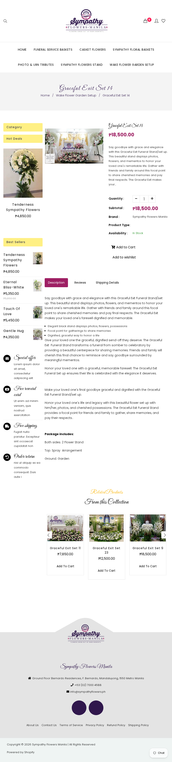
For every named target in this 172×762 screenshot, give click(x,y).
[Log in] (156, 21)
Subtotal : (116, 208)
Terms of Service (71, 725)
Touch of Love (11, 311)
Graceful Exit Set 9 (148, 548)
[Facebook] (79, 707)
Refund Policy (116, 725)
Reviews (80, 282)
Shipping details (107, 282)
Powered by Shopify (20, 752)
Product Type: (119, 225)
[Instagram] (96, 707)
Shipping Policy (138, 725)
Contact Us (49, 725)
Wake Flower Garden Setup (76, 95)
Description (56, 282)
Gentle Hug (13, 330)
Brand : (114, 217)
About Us (32, 725)
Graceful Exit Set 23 (106, 550)
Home (45, 95)
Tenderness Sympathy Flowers (23, 207)
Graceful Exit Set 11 (65, 548)
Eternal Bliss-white (13, 285)
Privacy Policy (95, 725)
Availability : (118, 233)
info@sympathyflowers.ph (88, 692)
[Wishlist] (163, 21)
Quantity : (116, 198)
